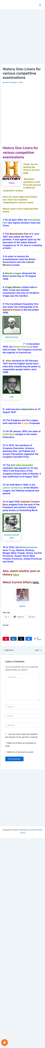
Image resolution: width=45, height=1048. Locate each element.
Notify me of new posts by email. (20, 752)
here (16, 574)
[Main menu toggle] (40, 4)
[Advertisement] (22, 40)
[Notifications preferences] (4, 1042)
